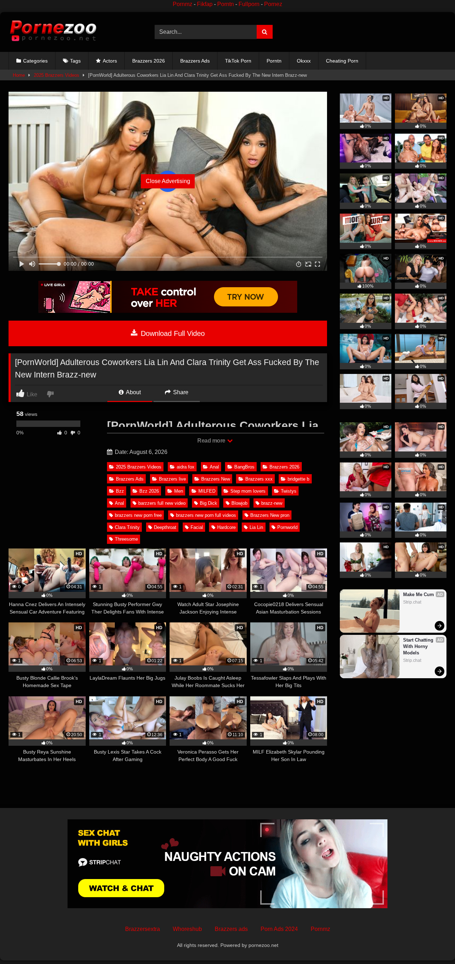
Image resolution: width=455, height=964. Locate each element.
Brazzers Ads (195, 61)
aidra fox (185, 467)
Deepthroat (165, 527)
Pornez (273, 4)
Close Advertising (168, 181)
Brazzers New (215, 479)
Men (178, 491)
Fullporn (249, 4)
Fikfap (205, 4)
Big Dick (208, 503)
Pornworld (287, 527)
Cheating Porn (342, 61)
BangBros (244, 467)
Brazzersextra (142, 929)
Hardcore (226, 527)
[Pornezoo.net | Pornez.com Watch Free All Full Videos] (53, 32)
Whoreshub (187, 929)
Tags (75, 61)
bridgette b (298, 479)
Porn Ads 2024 (279, 929)
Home (19, 75)
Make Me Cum (418, 594)
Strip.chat (412, 602)
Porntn (225, 4)
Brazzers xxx (259, 479)
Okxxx (304, 61)
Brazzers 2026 (148, 61)
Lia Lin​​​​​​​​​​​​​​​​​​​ (256, 527)
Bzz (120, 491)
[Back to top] (433, 943)
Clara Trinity (127, 527)
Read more (211, 441)
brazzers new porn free (138, 515)
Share (180, 392)
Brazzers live (172, 479)
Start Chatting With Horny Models (419, 646)
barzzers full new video (162, 503)
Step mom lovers (248, 491)
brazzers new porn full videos (206, 515)
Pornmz (182, 4)
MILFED (206, 491)
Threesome (126, 539)
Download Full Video (172, 333)
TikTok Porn (238, 61)
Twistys (288, 491)
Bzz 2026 (149, 491)
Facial (197, 527)
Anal (214, 467)
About (133, 392)
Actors (110, 61)
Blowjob (239, 503)
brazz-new (271, 503)
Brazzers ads (231, 929)
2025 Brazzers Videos (56, 75)
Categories (35, 61)
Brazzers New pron (269, 515)
